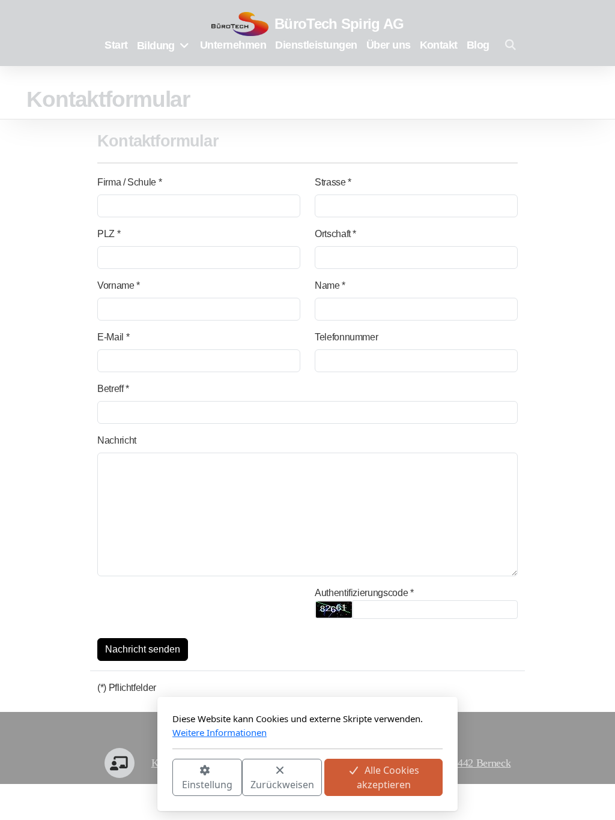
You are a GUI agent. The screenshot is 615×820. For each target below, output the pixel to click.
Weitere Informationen (219, 732)
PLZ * (108, 234)
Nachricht (116, 440)
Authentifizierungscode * (364, 593)
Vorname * (118, 285)
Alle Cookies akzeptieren (388, 777)
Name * (330, 285)
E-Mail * (113, 337)
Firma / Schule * (129, 182)
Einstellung (207, 784)
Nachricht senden (142, 649)
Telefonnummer (346, 337)
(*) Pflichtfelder (126, 688)
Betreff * (113, 389)
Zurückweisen (282, 784)
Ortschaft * (335, 234)
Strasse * (333, 182)
